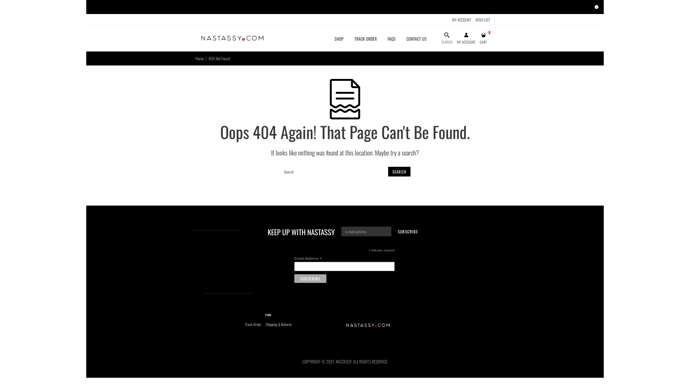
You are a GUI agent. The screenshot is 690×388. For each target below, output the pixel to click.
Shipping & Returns (279, 324)
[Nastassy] (233, 37)
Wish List (482, 20)
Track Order (253, 324)
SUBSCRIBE (408, 231)
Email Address (308, 258)
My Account (461, 20)
